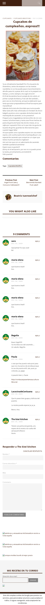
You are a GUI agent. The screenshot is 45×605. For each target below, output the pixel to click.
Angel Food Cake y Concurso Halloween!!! (11, 183)
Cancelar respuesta (32, 451)
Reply (37, 241)
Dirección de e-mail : (10, 576)
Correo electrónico (10, 463)
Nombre (6, 454)
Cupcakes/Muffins (22, 18)
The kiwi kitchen (26, 446)
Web (4, 473)
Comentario (7, 482)
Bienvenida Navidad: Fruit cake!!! (34, 183)
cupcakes (7, 18)
